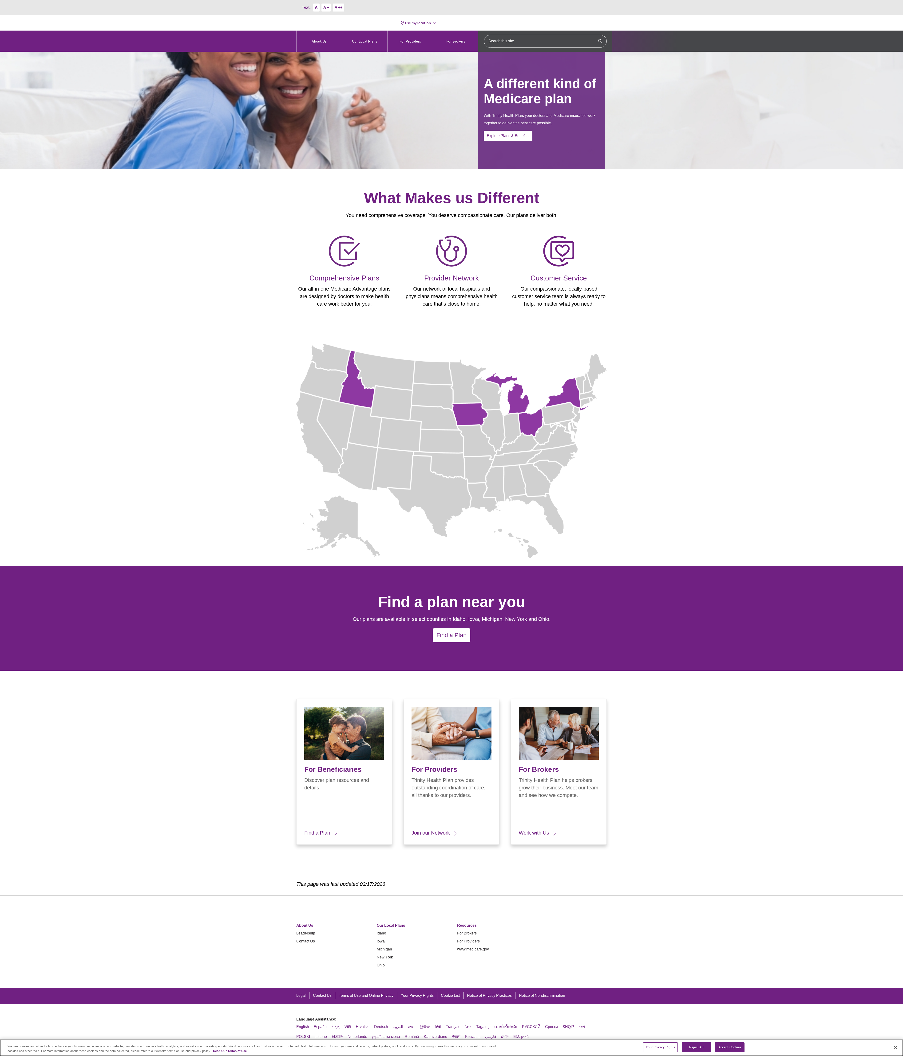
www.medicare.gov (473, 949)
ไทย (468, 1027)
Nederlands (357, 1037)
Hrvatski (362, 1027)
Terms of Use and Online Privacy (366, 995)
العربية (398, 1027)
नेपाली (456, 1037)
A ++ (338, 7)
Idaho (381, 933)
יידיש (505, 1037)
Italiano (321, 1037)
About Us (319, 41)
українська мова (386, 1037)
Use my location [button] (418, 23)
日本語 (337, 1037)
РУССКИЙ (531, 1027)
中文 (336, 1027)
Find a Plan (451, 635)
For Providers (410, 41)
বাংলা (582, 1027)
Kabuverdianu (435, 1037)
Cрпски (551, 1027)
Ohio (381, 965)
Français (453, 1027)
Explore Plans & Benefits (508, 136)
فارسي (490, 1037)
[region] (451, 110)
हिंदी (438, 1027)
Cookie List (450, 995)
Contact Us (305, 941)
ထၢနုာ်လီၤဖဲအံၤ (505, 1027)
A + (326, 7)
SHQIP (568, 1027)
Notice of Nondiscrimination (542, 995)
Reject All (696, 1047)
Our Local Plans (364, 41)
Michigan (384, 949)
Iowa (381, 941)
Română (412, 1037)
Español (321, 1027)
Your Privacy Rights (417, 995)
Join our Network (431, 833)
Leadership (305, 933)
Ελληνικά (521, 1037)
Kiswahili (472, 1037)
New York (385, 957)
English (302, 1027)
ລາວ (411, 1027)
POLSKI (303, 1037)
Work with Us (534, 833)
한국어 (425, 1027)
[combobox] (545, 41)
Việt (348, 1027)
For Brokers (455, 41)
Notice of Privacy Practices (489, 995)
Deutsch (381, 1027)
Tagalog (483, 1027)
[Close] (895, 1047)
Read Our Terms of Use (230, 1051)
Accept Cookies (729, 1047)
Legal (301, 995)
